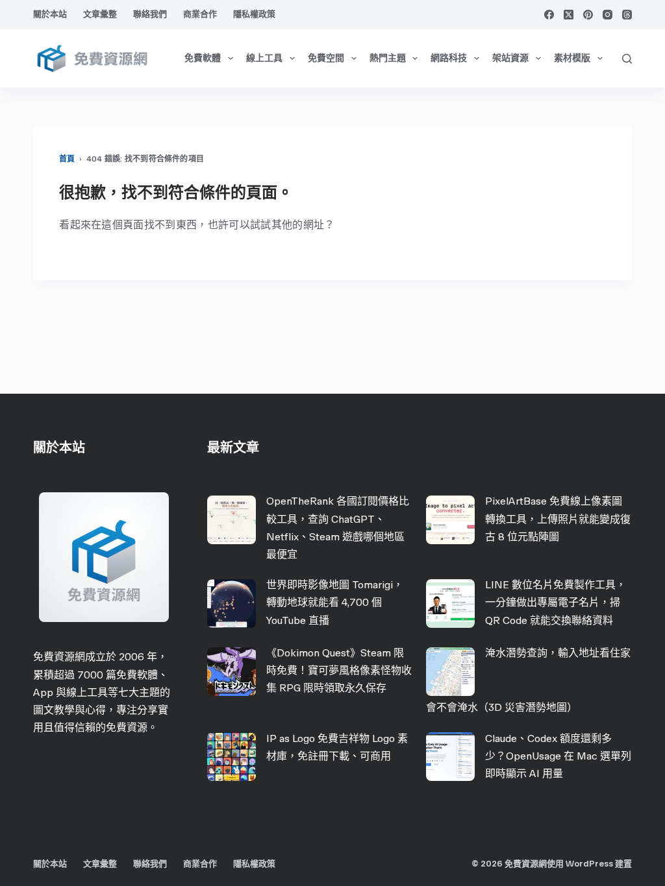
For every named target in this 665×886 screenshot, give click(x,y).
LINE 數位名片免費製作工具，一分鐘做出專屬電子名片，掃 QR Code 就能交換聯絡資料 (555, 602)
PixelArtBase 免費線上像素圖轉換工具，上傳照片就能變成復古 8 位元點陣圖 (558, 518)
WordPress (589, 863)
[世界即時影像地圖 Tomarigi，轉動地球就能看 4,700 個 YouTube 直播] (231, 603)
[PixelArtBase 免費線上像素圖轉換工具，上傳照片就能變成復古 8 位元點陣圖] (450, 520)
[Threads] (627, 14)
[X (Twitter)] (568, 14)
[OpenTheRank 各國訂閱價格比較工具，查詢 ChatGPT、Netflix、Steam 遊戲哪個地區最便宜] (231, 520)
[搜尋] (627, 59)
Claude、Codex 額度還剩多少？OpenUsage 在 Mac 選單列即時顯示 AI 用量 (558, 756)
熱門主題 (388, 58)
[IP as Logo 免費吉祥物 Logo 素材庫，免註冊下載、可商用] (231, 756)
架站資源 (510, 58)
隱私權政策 (254, 14)
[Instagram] (607, 14)
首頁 (67, 158)
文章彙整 (100, 14)
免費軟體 (202, 58)
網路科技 (449, 58)
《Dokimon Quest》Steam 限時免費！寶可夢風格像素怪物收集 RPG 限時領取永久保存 (339, 670)
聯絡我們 (150, 14)
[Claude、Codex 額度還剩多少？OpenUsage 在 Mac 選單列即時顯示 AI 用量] (450, 756)
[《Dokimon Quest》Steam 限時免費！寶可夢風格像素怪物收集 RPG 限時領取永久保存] (231, 671)
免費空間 (326, 58)
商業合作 (200, 14)
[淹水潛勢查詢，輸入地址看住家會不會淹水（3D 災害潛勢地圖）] (450, 671)
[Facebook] (549, 14)
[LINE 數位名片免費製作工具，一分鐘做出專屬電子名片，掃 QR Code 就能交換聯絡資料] (450, 603)
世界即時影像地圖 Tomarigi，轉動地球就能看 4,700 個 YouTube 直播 (334, 602)
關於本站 (50, 14)
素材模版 (572, 58)
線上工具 (264, 58)
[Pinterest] (588, 14)
